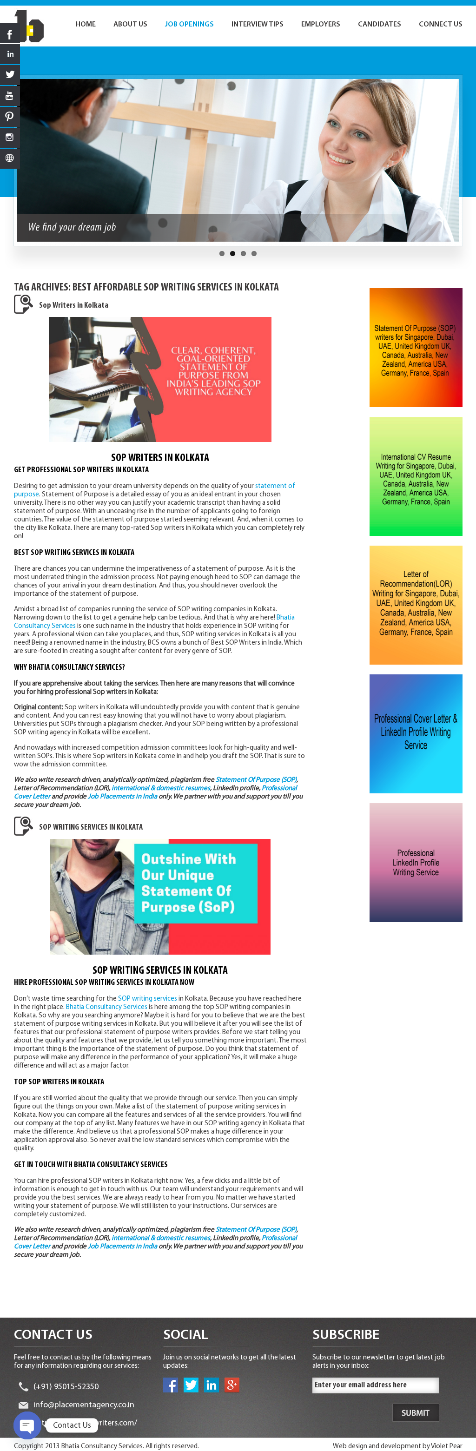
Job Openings (189, 24)
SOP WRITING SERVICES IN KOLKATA (91, 828)
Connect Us (441, 24)
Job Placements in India (122, 796)
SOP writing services (147, 999)
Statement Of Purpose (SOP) (256, 780)
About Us (130, 24)
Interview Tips (257, 24)
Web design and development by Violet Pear (398, 1446)
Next (468, 165)
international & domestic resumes (161, 788)
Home (86, 24)
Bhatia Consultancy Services (106, 1007)
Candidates (379, 24)
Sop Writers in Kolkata (73, 306)
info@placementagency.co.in (83, 1405)
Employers (320, 24)
